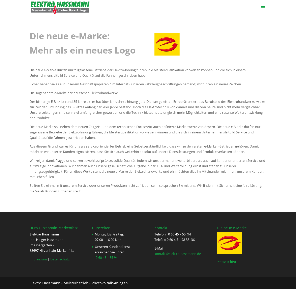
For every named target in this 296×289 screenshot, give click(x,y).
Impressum (38, 259)
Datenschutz (59, 259)
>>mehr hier (226, 261)
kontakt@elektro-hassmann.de (177, 254)
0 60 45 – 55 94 (107, 257)
